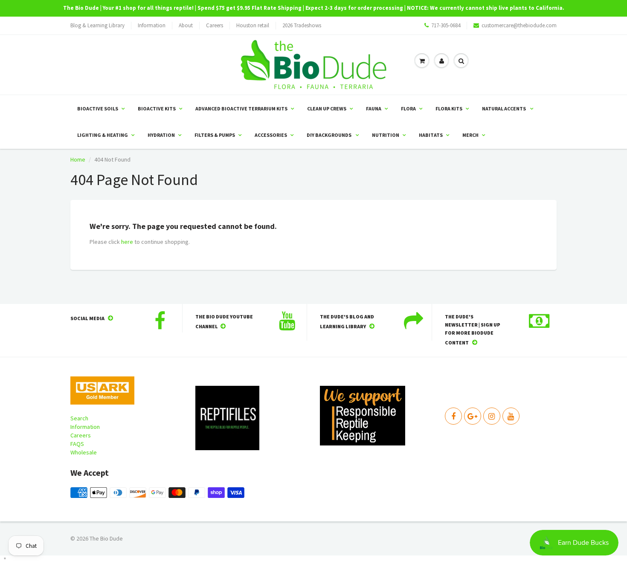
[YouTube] (511, 416)
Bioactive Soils (97, 108)
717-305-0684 (445, 25)
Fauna (373, 108)
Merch (470, 135)
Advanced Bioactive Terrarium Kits (241, 108)
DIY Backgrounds (329, 135)
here (127, 242)
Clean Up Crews (326, 108)
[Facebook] (453, 416)
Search (79, 418)
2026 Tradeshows (301, 25)
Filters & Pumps (214, 135)
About (186, 25)
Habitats (431, 135)
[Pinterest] (472, 416)
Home (77, 159)
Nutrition (385, 135)
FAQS (77, 444)
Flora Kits (448, 108)
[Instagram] (491, 416)
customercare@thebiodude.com (519, 25)
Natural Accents (504, 108)
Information (151, 25)
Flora (408, 108)
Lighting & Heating (102, 135)
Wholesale (83, 452)
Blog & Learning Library (97, 25)
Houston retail (252, 25)
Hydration (161, 135)
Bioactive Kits (157, 108)
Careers (214, 25)
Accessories (271, 135)
